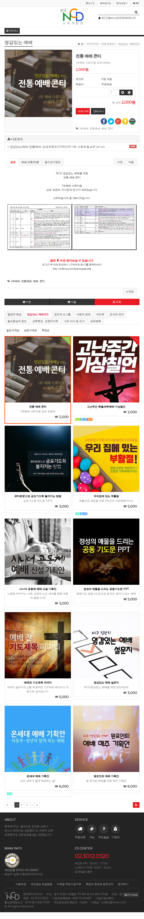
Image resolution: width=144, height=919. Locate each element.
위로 (131, 291)
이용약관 (21, 884)
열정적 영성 (14, 314)
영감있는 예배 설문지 (106, 682)
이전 (120, 162)
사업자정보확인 (104, 898)
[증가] (122, 92)
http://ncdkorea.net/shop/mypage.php (72, 268)
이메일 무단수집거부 (69, 884)
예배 (104, 128)
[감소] (129, 92)
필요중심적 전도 (17, 321)
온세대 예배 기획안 (38, 776)
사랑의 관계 (83, 314)
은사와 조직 (117, 314)
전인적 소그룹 (62, 314)
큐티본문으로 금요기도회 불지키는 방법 (37, 496)
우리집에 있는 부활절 (106, 496)
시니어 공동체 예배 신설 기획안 (37, 589)
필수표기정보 (53, 162)
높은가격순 (13, 330)
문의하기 (123, 884)
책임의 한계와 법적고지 (99, 884)
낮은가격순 (30, 330)
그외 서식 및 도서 (74, 321)
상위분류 (95, 321)
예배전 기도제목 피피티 (38, 682)
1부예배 (83, 128)
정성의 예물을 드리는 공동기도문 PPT (106, 589)
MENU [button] (13, 30)
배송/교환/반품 (30, 162)
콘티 (110, 128)
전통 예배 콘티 (37, 406)
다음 (131, 162)
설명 (13, 162)
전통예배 (95, 128)
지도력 (100, 314)
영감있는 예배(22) (37, 314)
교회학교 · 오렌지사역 (45, 321)
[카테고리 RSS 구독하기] (136, 805)
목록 (118, 302)
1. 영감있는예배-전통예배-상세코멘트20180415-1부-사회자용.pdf (71, 147)
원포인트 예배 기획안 (106, 776)
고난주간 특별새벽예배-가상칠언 (106, 406)
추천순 (46, 330)
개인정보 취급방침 (41, 884)
